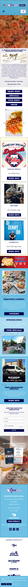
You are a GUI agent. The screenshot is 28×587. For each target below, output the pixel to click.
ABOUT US (4, 524)
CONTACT (13, 524)
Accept (4, 584)
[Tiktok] (17, 529)
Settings (14, 584)
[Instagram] (14, 529)
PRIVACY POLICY (17, 526)
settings (10, 581)
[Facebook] (10, 529)
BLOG (17, 524)
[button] (3, 11)
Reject (9, 584)
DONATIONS (10, 526)
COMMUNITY (22, 524)
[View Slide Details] (14, 58)
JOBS (8, 524)
